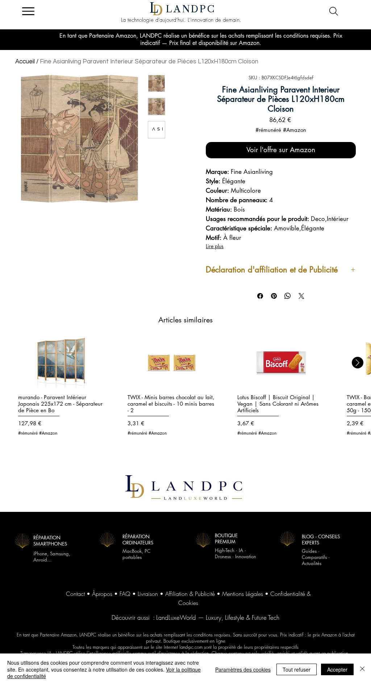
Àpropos (102, 594)
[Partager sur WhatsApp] (287, 296)
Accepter (337, 669)
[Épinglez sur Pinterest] (274, 296)
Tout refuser (296, 669)
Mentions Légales (242, 594)
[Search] (333, 11)
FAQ (125, 594)
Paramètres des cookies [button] (243, 669)
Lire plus (215, 246)
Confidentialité (287, 594)
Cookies (188, 603)
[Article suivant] (357, 362)
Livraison (148, 594)
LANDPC (191, 9)
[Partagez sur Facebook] (260, 296)
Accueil (25, 61)
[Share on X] (301, 296)
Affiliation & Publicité (190, 594)
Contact (75, 594)
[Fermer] (362, 669)
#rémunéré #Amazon (280, 130)
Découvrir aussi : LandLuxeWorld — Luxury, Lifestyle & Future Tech (195, 617)
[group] (185, 391)
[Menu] (28, 11)
